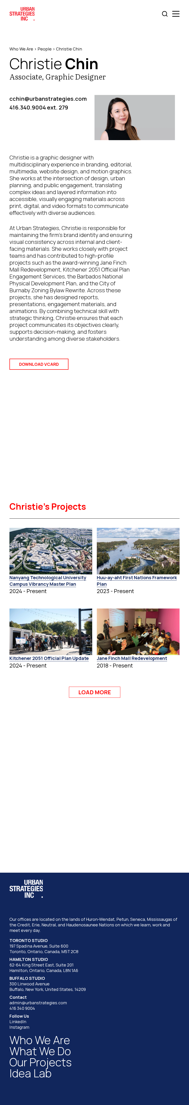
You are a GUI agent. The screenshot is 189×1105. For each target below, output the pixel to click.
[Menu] (176, 13)
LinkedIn (17, 1021)
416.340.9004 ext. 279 (38, 107)
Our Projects (40, 1062)
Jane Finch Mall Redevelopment (132, 658)
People (45, 49)
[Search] (165, 13)
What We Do (40, 1050)
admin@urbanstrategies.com (38, 1002)
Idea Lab (30, 1073)
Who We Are (21, 49)
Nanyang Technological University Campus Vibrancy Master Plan (47, 580)
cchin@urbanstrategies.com (48, 98)
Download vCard (39, 364)
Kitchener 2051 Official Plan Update (49, 658)
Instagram (19, 1027)
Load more (94, 692)
